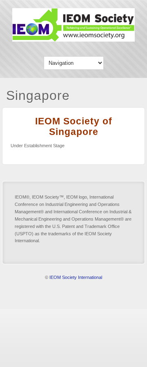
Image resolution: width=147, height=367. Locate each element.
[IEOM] (73, 40)
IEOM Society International (75, 277)
